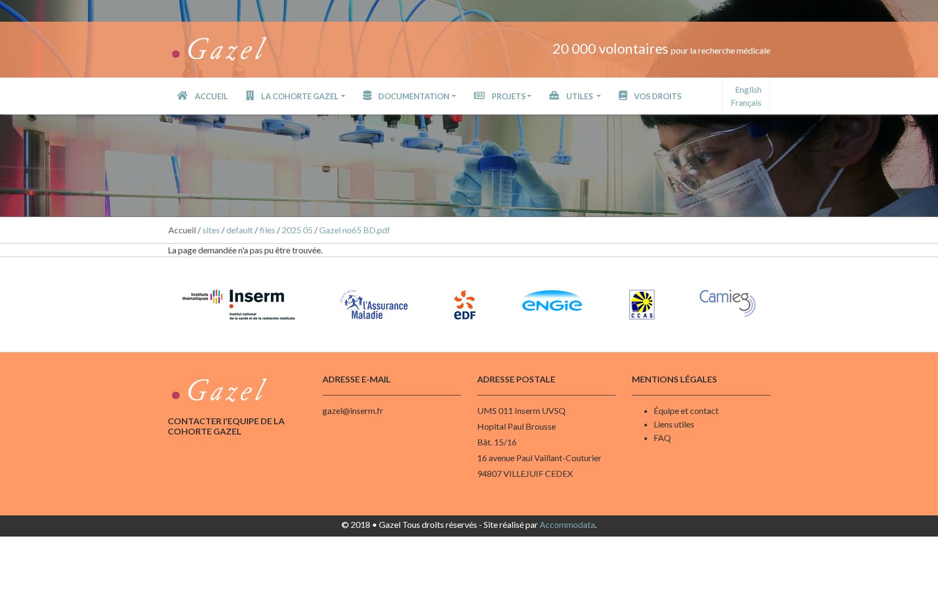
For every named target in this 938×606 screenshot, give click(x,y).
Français (746, 102)
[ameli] (374, 305)
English (748, 89)
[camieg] (728, 303)
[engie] (552, 300)
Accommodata (567, 524)
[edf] (465, 305)
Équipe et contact (686, 410)
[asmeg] (642, 305)
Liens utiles (674, 424)
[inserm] (238, 305)
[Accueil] (218, 46)
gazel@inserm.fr (352, 410)
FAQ (662, 437)
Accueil (182, 230)
